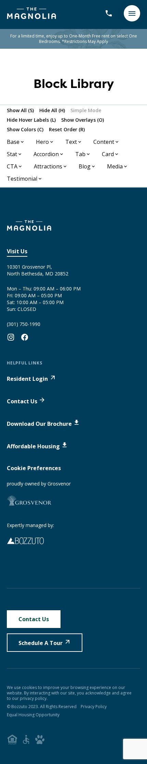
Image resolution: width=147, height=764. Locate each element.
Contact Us (22, 401)
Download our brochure (39, 424)
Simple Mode (85, 110)
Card (108, 154)
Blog (85, 166)
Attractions (48, 166)
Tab (80, 154)
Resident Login (27, 379)
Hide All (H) (52, 110)
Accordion (46, 154)
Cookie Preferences (34, 468)
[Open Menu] (132, 13)
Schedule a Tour (40, 643)
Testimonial (22, 178)
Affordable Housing (33, 446)
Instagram (11, 337)
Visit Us (17, 251)
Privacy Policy (94, 706)
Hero (42, 142)
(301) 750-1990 (23, 324)
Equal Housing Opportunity (33, 715)
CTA (12, 166)
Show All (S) (20, 110)
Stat (12, 154)
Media (115, 166)
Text (71, 142)
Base (13, 142)
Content (103, 142)
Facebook (25, 337)
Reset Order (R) (67, 129)
